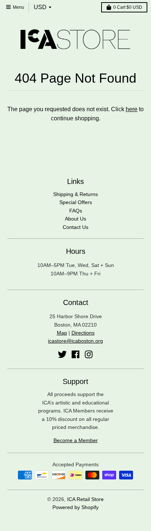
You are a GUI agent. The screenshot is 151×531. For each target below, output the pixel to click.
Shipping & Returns (75, 194)
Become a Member (76, 440)
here (131, 109)
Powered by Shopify (75, 507)
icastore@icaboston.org (75, 341)
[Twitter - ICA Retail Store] (62, 354)
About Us (75, 219)
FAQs (75, 211)
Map (62, 333)
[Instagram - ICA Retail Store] (88, 354)
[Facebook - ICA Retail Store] (75, 354)
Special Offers (75, 202)
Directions (83, 333)
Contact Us (75, 227)
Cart (127, 7)
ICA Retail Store (85, 499)
